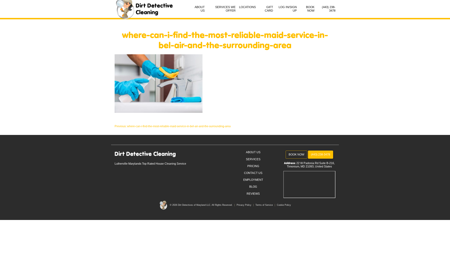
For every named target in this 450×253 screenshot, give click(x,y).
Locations (247, 7)
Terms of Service (264, 205)
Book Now (310, 8)
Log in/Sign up (288, 8)
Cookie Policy (284, 205)
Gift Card (269, 8)
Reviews (253, 193)
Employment (253, 179)
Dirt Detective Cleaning (154, 9)
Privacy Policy (244, 205)
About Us (200, 8)
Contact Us (253, 172)
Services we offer (225, 8)
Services (253, 159)
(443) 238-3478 (328, 8)
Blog (253, 186)
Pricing (253, 166)
